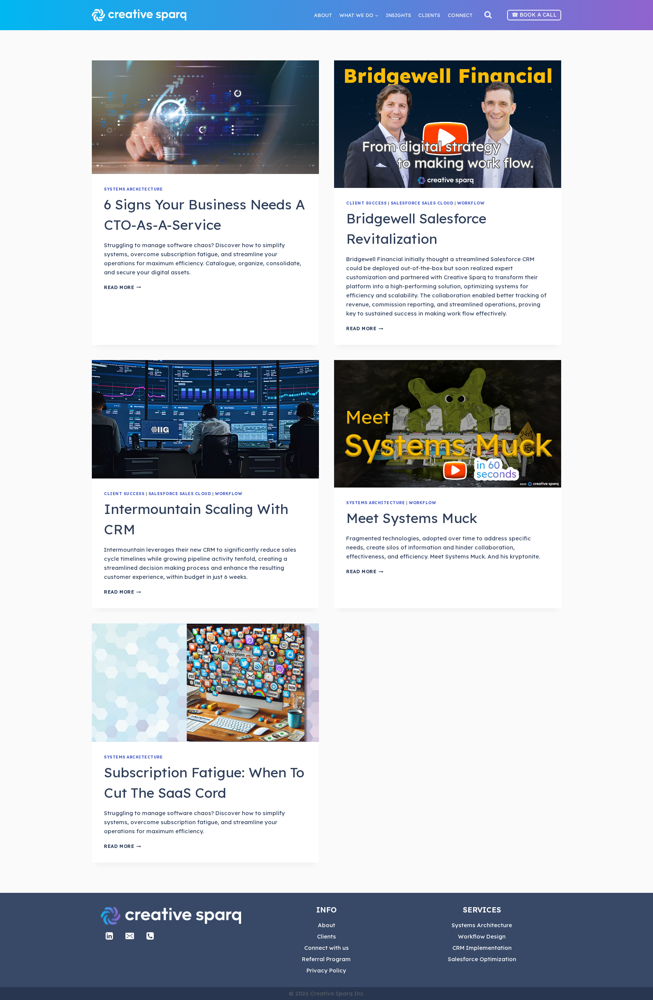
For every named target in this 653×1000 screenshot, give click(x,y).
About (326, 925)
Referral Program (326, 959)
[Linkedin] (109, 936)
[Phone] (150, 936)
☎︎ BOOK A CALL (534, 14)
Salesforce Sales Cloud (422, 203)
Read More (122, 287)
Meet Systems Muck (411, 517)
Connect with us (326, 947)
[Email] (129, 936)
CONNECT (460, 15)
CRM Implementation (482, 947)
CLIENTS (429, 15)
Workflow (470, 203)
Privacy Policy (326, 970)
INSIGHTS (398, 15)
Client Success (366, 203)
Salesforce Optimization (482, 959)
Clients (326, 936)
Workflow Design (482, 936)
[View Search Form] (488, 15)
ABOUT (323, 15)
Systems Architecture (133, 189)
